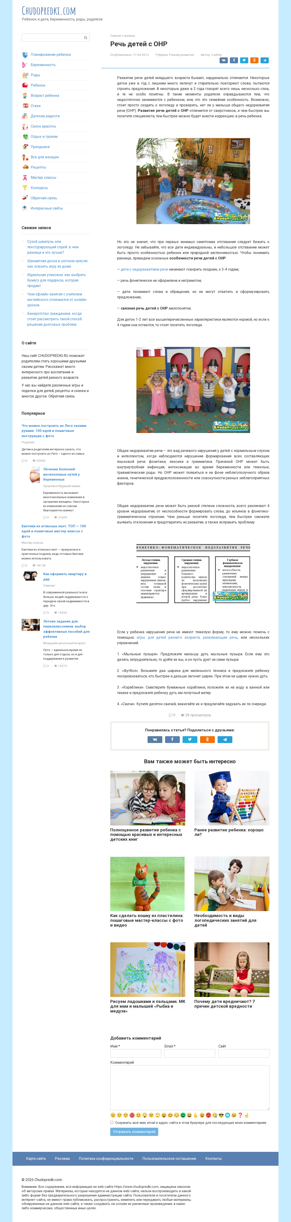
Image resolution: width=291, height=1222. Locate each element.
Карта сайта (36, 1158)
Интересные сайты (47, 208)
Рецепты (38, 167)
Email (170, 1046)
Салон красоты (43, 126)
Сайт (222, 1046)
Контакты (213, 1158)
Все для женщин (45, 157)
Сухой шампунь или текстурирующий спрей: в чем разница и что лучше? (52, 247)
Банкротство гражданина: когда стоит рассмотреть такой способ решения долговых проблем (54, 319)
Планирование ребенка (51, 54)
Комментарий (122, 1062)
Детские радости (45, 116)
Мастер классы (43, 177)
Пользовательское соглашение (169, 1158)
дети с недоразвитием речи (144, 269)
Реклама (62, 1158)
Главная (49, 585)
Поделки (28, 442)
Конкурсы (39, 188)
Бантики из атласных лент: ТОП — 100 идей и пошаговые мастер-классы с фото (54, 531)
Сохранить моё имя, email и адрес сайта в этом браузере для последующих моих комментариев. (191, 1123)
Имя (115, 1046)
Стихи (35, 106)
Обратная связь (44, 198)
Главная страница (122, 35)
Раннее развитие (181, 54)
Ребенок (38, 85)
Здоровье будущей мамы (61, 486)
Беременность (43, 65)
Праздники (40, 147)
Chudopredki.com (49, 10)
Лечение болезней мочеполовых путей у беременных (61, 474)
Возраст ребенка (45, 95)
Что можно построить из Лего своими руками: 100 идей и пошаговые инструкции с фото (54, 431)
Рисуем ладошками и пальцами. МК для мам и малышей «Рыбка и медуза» (147, 1006)
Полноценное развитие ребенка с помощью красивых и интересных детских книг (146, 834)
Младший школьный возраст (64, 643)
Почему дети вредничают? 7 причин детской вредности (224, 1004)
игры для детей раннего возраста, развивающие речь (187, 637)
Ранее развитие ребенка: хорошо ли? (228, 832)
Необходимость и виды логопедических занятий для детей (225, 920)
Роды (35, 75)
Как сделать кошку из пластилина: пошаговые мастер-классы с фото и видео (146, 920)
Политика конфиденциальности (106, 1158)
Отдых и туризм (44, 136)
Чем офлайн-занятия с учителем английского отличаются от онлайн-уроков (57, 299)
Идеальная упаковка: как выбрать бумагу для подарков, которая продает (56, 280)
